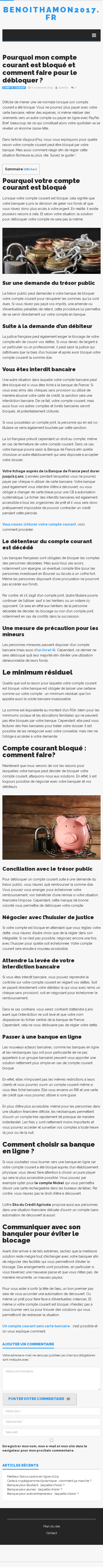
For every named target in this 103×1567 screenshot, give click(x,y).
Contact (51, 1533)
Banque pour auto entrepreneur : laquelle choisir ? (43, 1493)
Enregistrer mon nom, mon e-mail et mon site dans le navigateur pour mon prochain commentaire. (44, 1448)
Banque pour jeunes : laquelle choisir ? (34, 1489)
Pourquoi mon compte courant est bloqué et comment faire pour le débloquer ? (39, 68)
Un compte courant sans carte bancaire (36, 1326)
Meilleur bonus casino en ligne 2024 (33, 1476)
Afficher (30, 169)
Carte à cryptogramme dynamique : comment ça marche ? (49, 1481)
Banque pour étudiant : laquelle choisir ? (35, 1485)
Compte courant (14, 88)
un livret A (45, 650)
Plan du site (51, 1526)
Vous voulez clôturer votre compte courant (39, 524)
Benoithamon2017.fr (51, 13)
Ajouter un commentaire (28, 1344)
